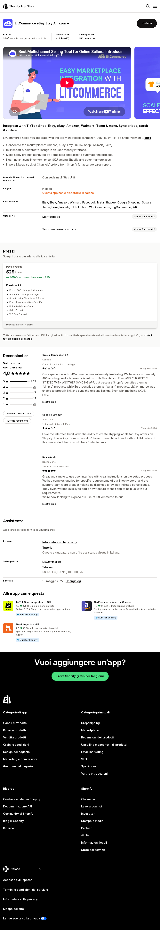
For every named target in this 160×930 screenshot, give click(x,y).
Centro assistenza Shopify (21, 799)
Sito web (48, 567)
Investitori (88, 813)
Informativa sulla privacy (59, 542)
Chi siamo (88, 799)
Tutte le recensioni (17, 420)
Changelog (73, 581)
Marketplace (51, 217)
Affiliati (86, 835)
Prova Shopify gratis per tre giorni (80, 676)
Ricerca (8, 828)
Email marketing (92, 752)
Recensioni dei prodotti (97, 737)
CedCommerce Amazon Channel (112, 602)
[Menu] (155, 6)
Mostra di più (49, 401)
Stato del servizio (93, 850)
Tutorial (47, 547)
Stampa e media (92, 821)
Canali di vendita (15, 723)
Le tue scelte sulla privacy (21, 918)
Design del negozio (16, 752)
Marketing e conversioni (20, 759)
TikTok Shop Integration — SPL (34, 602)
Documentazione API (17, 806)
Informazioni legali (94, 842)
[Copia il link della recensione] (70, 355)
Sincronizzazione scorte (59, 229)
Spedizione (89, 766)
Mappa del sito (13, 909)
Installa (147, 23)
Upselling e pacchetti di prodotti (104, 744)
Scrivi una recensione (18, 413)
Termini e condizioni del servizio (25, 889)
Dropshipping (90, 723)
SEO (84, 759)
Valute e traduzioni (94, 773)
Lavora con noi (91, 806)
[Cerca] (148, 6)
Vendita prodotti (14, 737)
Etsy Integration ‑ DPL (28, 624)
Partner (86, 828)
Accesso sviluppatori (18, 880)
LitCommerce (87, 38)
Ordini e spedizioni (16, 744)
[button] (40, 609)
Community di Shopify (18, 813)
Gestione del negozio (18, 766)
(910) (66, 38)
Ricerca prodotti (14, 730)
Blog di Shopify (13, 821)
